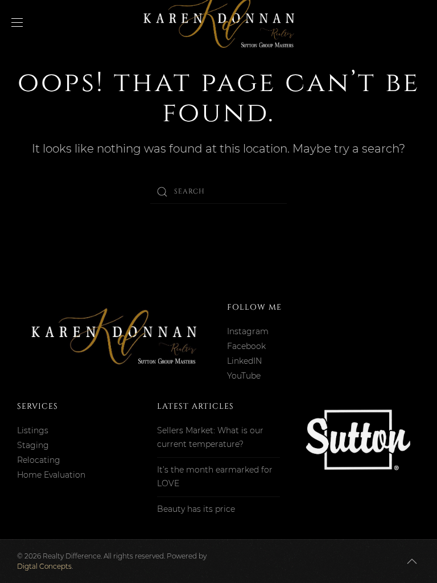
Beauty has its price (196, 509)
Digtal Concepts (44, 566)
